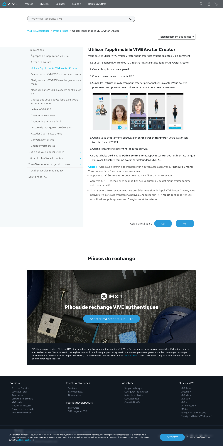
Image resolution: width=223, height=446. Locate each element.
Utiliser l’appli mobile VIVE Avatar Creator (54, 68)
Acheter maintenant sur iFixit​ (111, 319)
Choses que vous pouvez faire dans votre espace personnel (54, 101)
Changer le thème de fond (46, 121)
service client (130, 355)
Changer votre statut (43, 145)
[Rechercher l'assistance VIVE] (129, 19)
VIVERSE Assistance (38, 30)
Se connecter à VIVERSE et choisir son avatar (56, 74)
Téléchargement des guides (176, 36)
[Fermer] (201, 4)
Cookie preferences (198, 437)
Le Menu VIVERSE (41, 109)
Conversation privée (42, 139)
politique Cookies (24, 440)
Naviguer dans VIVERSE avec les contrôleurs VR (56, 91)
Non (184, 223)
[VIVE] (9, 4)
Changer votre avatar (43, 115)
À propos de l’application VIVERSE (50, 56)
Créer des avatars (41, 62)
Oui (163, 223)
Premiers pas (60, 30)
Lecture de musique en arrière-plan (51, 127)
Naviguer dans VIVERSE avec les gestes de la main (56, 82)
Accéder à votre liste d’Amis (46, 133)
